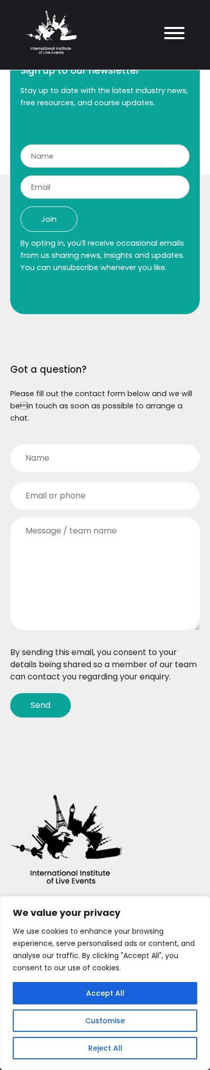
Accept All (105, 993)
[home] (51, 53)
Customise (105, 1021)
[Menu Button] (170, 34)
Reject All (105, 1048)
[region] (105, 983)
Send (40, 705)
